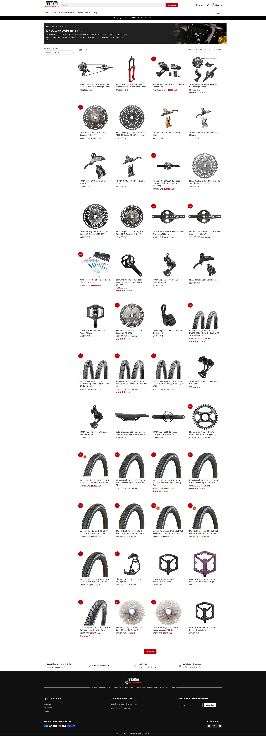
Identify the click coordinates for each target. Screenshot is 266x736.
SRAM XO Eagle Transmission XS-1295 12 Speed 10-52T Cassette (131, 133)
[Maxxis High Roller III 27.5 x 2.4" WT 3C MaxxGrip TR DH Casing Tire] (132, 465)
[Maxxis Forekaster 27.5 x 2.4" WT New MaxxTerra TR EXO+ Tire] (168, 516)
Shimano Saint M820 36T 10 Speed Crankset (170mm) (168, 232)
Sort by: (191, 49)
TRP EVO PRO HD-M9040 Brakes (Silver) (204, 133)
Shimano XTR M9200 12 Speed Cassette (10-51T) (93, 133)
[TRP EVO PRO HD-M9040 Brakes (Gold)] (168, 118)
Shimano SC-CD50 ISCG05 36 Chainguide (129, 580)
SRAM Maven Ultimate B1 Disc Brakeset (94, 182)
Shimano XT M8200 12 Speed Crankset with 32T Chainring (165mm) (129, 282)
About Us (47, 704)
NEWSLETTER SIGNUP (193, 698)
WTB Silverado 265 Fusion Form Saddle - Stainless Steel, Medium (131, 433)
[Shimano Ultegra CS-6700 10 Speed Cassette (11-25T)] (168, 612)
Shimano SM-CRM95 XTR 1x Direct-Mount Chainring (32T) (202, 433)
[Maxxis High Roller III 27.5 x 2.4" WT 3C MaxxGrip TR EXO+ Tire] (95, 564)
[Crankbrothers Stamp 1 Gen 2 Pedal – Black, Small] (168, 564)
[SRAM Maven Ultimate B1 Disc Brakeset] (95, 166)
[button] (216, 5)
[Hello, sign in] (208, 5)
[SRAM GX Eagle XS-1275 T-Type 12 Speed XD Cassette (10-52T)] (205, 166)
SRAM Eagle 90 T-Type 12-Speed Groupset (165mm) (203, 85)
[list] (86, 49)
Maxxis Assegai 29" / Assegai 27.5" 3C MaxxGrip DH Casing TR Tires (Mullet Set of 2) (204, 333)
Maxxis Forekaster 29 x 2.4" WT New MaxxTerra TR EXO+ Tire (203, 532)
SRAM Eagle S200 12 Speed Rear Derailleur (204, 382)
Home (48, 26)
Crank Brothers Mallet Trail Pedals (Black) (92, 331)
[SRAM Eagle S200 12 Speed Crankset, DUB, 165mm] (168, 417)
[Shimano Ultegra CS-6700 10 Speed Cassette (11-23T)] (132, 612)
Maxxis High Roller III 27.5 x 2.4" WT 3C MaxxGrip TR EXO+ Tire (95, 580)
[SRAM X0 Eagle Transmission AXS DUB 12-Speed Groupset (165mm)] (95, 69)
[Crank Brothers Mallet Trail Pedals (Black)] (95, 316)
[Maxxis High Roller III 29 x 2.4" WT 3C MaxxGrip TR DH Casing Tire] (168, 465)
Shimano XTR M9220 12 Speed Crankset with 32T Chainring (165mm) (166, 183)
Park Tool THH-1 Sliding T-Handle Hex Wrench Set (95, 281)
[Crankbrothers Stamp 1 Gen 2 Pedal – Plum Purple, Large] (205, 564)
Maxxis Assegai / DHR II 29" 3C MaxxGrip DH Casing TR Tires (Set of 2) (131, 383)
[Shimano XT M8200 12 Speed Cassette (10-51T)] (132, 316)
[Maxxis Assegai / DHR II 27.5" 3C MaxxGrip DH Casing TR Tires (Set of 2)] (168, 366)
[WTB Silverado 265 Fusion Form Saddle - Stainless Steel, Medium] (132, 417)
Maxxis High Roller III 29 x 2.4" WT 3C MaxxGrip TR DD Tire (94, 532)
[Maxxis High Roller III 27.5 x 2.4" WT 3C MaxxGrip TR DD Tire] (205, 465)
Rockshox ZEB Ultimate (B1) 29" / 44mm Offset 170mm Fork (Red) (131, 85)
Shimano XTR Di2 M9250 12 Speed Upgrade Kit (168, 85)
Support (47, 711)
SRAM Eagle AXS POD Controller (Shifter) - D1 (167, 331)
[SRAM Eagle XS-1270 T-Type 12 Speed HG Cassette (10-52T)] (132, 217)
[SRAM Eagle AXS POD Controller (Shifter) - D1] (168, 316)
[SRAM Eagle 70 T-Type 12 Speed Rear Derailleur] (95, 417)
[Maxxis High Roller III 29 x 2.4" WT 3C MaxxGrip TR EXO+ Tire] (132, 516)
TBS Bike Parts (128, 734)
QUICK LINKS (52, 698)
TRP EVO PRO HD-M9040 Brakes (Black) (130, 182)
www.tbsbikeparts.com (120, 708)
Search (173, 5)
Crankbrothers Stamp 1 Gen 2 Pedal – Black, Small (166, 580)
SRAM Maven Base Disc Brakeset (204, 280)
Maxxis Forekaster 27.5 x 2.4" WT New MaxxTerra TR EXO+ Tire (168, 532)
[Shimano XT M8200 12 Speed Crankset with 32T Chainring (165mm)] (132, 265)
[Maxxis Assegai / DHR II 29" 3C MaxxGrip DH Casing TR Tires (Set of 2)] (132, 366)
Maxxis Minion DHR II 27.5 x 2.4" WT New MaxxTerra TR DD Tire (95, 481)
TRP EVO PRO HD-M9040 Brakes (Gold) (167, 133)
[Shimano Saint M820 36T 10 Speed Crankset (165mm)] (205, 217)
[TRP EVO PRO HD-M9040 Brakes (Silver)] (205, 118)
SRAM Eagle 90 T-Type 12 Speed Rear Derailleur (167, 281)
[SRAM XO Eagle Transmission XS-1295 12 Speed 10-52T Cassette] (132, 118)
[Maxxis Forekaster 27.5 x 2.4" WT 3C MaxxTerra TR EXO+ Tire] (95, 612)
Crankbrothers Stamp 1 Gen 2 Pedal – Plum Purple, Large (202, 580)
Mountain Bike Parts (51, 49)
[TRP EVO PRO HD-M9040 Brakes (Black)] (132, 166)
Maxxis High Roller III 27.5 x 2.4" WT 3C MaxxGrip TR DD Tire (204, 481)
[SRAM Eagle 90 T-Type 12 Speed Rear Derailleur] (168, 265)
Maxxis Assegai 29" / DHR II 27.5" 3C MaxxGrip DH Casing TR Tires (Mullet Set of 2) (95, 383)
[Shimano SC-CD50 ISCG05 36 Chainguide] (132, 564)
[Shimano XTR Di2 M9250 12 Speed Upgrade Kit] (168, 69)
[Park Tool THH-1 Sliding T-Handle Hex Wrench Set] (95, 265)
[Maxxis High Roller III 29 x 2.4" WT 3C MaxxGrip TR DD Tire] (95, 516)
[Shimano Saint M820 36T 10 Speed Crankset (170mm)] (168, 217)
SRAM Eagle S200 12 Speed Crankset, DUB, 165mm (165, 433)
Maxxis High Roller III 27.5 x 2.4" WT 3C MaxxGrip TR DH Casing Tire (131, 482)
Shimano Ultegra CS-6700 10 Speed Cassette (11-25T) (165, 628)
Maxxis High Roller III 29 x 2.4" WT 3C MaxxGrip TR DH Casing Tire (167, 482)
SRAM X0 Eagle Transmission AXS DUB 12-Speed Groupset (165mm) (95, 85)
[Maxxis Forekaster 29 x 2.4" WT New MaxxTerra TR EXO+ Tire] (205, 516)
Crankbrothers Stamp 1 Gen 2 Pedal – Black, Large (202, 628)
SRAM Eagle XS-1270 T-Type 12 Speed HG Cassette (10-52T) (130, 232)
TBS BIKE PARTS (122, 698)
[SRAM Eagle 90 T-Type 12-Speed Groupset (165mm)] (205, 69)
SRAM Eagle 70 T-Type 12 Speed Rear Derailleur (94, 433)
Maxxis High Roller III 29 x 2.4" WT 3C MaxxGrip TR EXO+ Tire (130, 532)
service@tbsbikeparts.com (127, 704)
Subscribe (210, 705)
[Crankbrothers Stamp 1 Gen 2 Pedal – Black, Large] (205, 612)
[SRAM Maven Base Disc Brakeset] (205, 265)
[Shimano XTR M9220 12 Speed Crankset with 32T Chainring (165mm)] (168, 166)
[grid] (80, 49)
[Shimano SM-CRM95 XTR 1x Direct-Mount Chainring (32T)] (205, 417)
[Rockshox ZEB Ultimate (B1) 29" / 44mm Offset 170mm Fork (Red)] (132, 69)
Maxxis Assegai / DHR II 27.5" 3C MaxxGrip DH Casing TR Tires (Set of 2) (168, 383)
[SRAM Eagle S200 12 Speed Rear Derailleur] (205, 366)
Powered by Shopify (142, 734)
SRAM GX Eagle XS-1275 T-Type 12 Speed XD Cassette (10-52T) (204, 182)
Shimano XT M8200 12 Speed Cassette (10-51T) (129, 331)
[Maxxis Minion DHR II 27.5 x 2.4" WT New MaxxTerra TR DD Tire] (95, 465)
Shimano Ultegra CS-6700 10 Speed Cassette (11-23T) (129, 628)
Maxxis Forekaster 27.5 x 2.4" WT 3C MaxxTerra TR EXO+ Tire (95, 628)
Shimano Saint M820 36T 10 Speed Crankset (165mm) (204, 232)
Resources (48, 707)
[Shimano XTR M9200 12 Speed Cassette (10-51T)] (95, 118)
